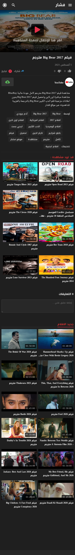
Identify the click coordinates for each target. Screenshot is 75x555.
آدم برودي (21, 114)
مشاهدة (32, 139)
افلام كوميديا (53, 126)
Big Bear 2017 (40, 114)
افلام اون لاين (16, 120)
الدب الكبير (34, 126)
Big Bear (56, 114)
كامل (58, 139)
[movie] (69, 86)
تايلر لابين (37, 133)
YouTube (59, 83)
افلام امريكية (37, 120)
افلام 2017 (55, 120)
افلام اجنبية (52, 146)
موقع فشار (16, 139)
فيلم (11, 133)
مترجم (46, 139)
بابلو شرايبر (55, 133)
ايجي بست (17, 126)
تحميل (23, 133)
